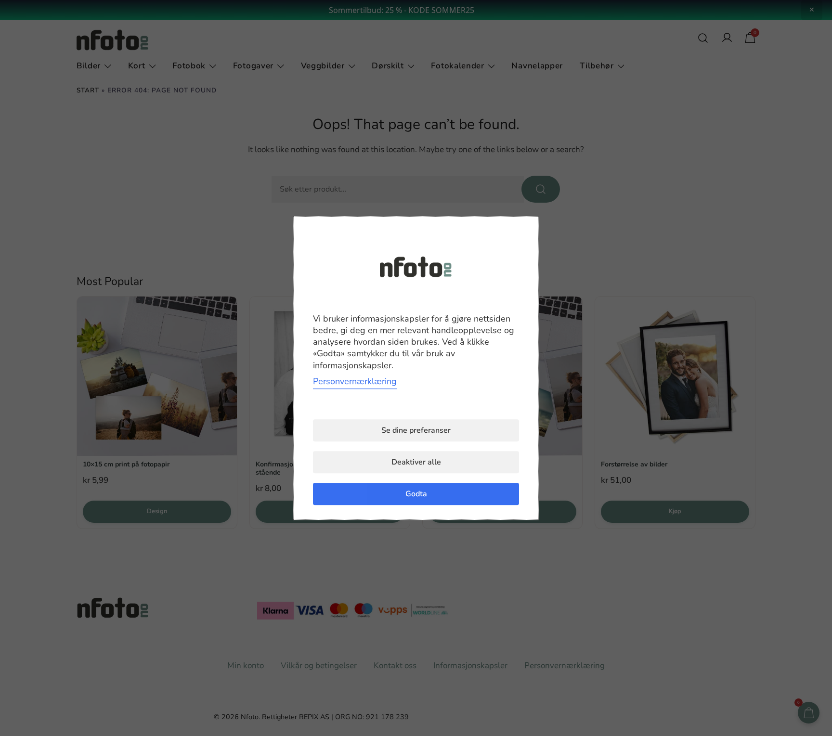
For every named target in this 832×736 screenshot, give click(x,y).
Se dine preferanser (416, 430)
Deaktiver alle (416, 462)
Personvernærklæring (355, 381)
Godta (416, 494)
